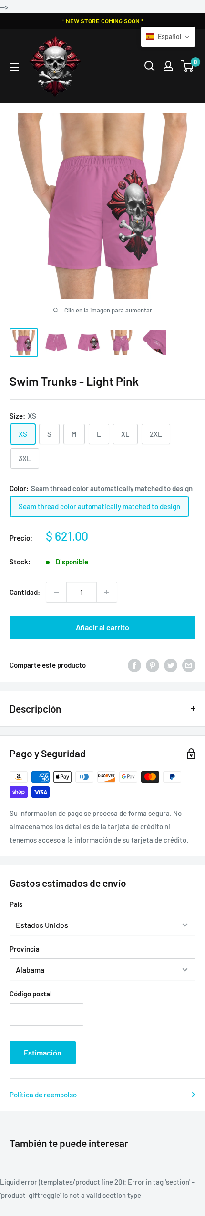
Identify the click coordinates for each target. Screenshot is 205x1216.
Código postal (31, 993)
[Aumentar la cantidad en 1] (107, 592)
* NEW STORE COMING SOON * (103, 21)
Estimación (43, 1052)
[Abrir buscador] (149, 66)
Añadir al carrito (102, 627)
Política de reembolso (43, 1094)
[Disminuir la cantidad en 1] (56, 592)
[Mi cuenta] (168, 66)
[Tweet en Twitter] (170, 665)
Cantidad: (25, 592)
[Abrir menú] (14, 67)
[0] (188, 66)
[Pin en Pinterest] (152, 665)
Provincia (25, 949)
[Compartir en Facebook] (134, 665)
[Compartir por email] (188, 665)
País (16, 904)
